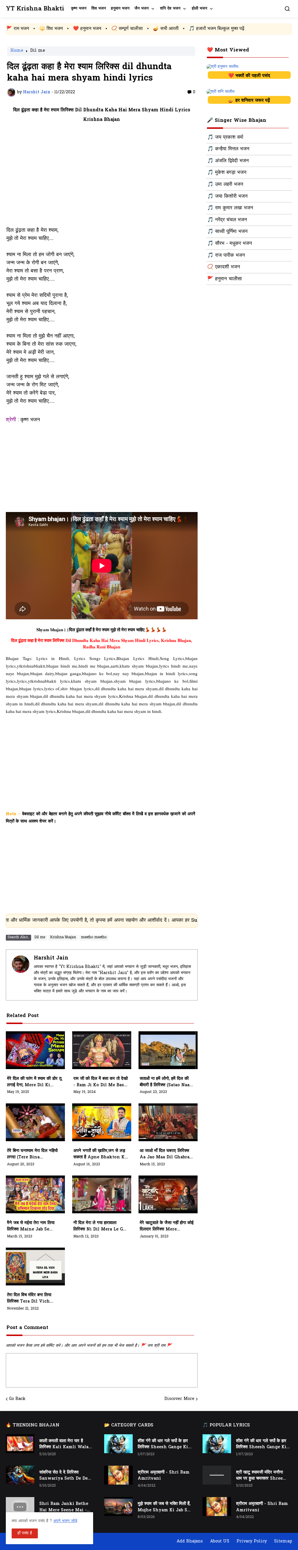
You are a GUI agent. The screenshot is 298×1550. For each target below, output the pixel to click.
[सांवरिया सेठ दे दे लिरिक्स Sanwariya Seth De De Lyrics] (20, 1475)
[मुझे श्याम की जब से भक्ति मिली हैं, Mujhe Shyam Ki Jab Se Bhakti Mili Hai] (118, 1506)
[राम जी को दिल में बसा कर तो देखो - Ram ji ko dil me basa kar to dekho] (101, 1050)
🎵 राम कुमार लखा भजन (230, 208)
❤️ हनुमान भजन (49, 28)
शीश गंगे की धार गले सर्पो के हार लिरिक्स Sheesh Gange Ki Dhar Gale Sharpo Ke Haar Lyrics (163, 1444)
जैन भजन (141, 9)
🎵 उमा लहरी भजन (225, 184)
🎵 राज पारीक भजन (226, 255)
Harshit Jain (51, 958)
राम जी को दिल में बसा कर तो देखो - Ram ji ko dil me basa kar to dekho (100, 1082)
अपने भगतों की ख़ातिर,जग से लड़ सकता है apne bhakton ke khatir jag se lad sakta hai (100, 1154)
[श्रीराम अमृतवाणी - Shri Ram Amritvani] (118, 1475)
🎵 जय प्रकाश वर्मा (225, 137)
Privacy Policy (252, 1541)
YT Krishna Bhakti (35, 8)
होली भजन (199, 9)
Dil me (37, 51)
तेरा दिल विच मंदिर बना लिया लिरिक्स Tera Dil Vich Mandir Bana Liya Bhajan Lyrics (29, 1298)
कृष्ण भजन (78, 9)
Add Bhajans (190, 1541)
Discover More (179, 1399)
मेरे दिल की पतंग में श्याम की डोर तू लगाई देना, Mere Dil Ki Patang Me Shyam (34, 1082)
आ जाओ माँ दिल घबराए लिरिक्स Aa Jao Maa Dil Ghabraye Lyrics (167, 1154)
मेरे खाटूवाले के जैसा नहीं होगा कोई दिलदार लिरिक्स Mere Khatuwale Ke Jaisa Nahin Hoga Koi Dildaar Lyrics (167, 1226)
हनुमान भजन (120, 9)
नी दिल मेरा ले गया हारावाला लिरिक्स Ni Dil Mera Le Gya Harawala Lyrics (100, 1226)
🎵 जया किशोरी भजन (227, 196)
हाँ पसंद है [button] (24, 1533)
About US (219, 1541)
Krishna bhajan (63, 937)
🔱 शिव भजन (13, 28)
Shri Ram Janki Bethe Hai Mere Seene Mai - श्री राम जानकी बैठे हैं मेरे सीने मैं (65, 1507)
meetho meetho (94, 937)
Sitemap (283, 1541)
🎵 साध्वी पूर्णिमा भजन (227, 231)
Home (16, 51)
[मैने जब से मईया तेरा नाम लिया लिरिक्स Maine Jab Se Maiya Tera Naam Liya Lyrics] (35, 1194)
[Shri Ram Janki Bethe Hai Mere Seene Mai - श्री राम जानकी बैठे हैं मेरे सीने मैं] (20, 1506)
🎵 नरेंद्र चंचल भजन (227, 220)
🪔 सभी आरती (128, 28)
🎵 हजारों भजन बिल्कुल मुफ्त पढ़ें (179, 28)
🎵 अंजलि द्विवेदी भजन (228, 161)
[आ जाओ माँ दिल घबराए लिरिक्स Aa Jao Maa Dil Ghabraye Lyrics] (168, 1122)
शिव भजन (98, 9)
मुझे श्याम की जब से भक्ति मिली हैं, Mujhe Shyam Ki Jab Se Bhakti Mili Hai (164, 1507)
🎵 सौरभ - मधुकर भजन (229, 243)
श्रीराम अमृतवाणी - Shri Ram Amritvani (163, 1475)
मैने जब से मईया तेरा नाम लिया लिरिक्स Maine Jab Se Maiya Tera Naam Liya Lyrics (31, 1226)
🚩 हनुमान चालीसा (224, 279)
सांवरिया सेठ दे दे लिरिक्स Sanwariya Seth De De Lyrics (63, 1475)
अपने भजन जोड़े (65, 1521)
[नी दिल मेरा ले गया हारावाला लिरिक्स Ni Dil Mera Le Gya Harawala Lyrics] (101, 1194)
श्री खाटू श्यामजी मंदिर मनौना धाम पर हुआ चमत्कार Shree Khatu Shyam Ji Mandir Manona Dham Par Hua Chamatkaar (263, 1475)
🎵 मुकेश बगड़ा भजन (226, 172)
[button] (287, 9)
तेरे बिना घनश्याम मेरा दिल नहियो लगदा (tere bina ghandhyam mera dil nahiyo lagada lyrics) (32, 1154)
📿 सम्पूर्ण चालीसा (89, 28)
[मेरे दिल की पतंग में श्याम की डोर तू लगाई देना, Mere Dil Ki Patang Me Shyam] (35, 1050)
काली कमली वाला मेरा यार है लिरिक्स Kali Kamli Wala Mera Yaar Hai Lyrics (63, 1444)
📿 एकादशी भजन (223, 267)
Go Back (17, 1399)
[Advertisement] (102, 178)
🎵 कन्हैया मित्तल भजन (228, 149)
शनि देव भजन (170, 9)
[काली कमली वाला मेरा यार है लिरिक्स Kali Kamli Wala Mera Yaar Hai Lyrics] (20, 1443)
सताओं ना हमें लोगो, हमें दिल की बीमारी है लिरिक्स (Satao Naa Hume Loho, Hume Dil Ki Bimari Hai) (167, 1082)
